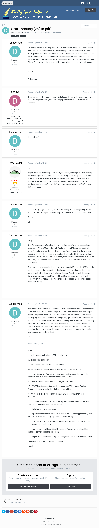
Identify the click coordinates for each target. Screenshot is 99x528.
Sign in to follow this (11, 25)
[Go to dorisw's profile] (15, 101)
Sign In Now (71, 486)
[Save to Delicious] (20, 511)
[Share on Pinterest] (36, 511)
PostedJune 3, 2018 (35, 344)
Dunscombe (18, 32)
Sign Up (91, 10)
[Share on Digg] (16, 511)
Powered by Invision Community (49, 524)
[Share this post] (94, 43)
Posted (38, 43)
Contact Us (49, 519)
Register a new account (28, 486)
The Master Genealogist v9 (54, 32)
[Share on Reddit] (24, 511)
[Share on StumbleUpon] (28, 511)
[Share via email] (32, 511)
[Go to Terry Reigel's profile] (15, 172)
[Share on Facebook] (8, 511)
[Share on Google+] (12, 511)
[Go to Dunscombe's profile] (5, 30)
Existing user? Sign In (73, 10)
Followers (86, 26)
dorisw (15, 91)
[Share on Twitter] (4, 511)
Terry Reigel (15, 162)
